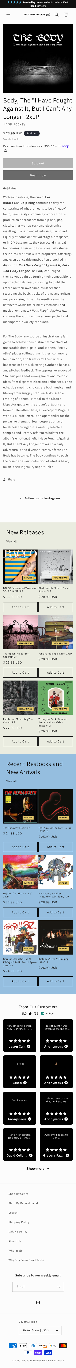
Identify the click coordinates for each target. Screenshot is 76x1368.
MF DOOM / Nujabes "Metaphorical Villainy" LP (53, 895)
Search (13, 1213)
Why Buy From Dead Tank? (26, 1260)
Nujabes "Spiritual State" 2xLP (17, 895)
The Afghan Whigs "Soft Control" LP (16, 655)
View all (11, 541)
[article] (19, 1035)
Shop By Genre (18, 1194)
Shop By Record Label (23, 1203)
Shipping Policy (18, 1222)
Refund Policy (17, 1232)
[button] (8, 14)
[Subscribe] (59, 1287)
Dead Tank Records (31, 1360)
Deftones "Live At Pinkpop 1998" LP (53, 960)
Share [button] (11, 479)
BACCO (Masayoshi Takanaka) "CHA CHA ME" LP (20, 589)
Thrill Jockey (14, 124)
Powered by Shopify (53, 1360)
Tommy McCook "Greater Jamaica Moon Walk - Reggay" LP (52, 722)
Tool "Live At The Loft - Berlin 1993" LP (55, 829)
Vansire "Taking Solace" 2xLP (55, 653)
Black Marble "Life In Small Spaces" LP (53, 589)
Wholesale (15, 1251)
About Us (14, 1241)
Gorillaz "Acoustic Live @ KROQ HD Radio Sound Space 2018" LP (20, 962)
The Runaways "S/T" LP (16, 827)
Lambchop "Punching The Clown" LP (18, 720)
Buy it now (38, 175)
